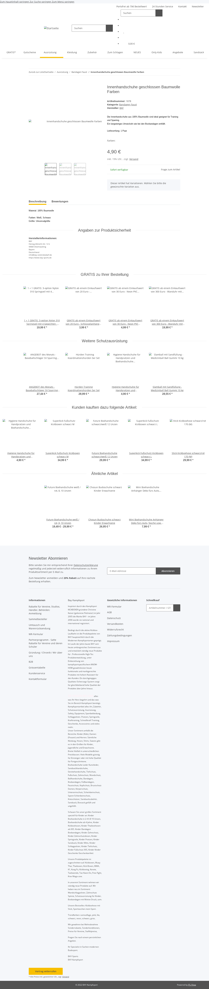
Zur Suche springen (41, 1)
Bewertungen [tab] (60, 201)
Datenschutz (114, 618)
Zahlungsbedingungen (119, 635)
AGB (109, 612)
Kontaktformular (38, 679)
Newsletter (198, 6)
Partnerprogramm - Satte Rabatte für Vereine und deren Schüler (45, 643)
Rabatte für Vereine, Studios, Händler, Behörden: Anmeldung (44, 610)
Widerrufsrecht (115, 629)
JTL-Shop (192, 984)
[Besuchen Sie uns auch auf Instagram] (143, 26)
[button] (143, 32)
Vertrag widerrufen (45, 971)
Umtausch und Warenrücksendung (39, 626)
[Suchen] (109, 28)
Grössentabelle (37, 667)
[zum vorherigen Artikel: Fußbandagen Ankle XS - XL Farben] (176, 72)
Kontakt (182, 6)
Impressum (113, 641)
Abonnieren (168, 571)
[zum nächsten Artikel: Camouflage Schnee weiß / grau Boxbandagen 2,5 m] (169, 72)
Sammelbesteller (38, 619)
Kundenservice (37, 673)
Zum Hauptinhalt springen (15, 1)
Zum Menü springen (63, 1)
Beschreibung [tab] (37, 201)
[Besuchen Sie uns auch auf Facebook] (143, 19)
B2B (31, 661)
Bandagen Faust (128, 104)
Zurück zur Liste (36, 72)
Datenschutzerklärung (86, 565)
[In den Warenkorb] (31, 83)
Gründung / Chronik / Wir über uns (45, 654)
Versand (133, 159)
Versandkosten (115, 623)
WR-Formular (36, 634)
